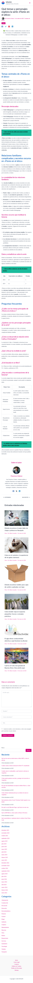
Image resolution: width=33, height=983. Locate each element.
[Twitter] (5, 26)
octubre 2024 (5, 868)
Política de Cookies (16, 966)
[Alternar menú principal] (29, 3)
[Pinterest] (9, 26)
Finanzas (4, 913)
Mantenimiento (5, 927)
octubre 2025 (5, 835)
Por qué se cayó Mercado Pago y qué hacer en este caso (15, 807)
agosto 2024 (4, 873)
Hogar (3, 919)
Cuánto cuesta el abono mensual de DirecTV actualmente (15, 765)
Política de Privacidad (16, 968)
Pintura (3, 935)
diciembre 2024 (5, 862)
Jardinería (4, 922)
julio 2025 (4, 843)
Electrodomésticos (6, 911)
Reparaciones (5, 938)
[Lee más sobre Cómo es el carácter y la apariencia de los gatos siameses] (16, 545)
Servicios (4, 941)
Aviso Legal (16, 962)
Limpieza (4, 924)
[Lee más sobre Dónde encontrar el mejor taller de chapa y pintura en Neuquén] (16, 518)
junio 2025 (4, 846)
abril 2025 (4, 852)
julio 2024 (4, 876)
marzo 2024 (4, 887)
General (3, 916)
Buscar (3, 747)
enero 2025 (4, 860)
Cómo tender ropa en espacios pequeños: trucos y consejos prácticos (15, 614)
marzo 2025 (4, 854)
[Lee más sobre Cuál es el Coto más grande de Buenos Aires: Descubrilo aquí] (16, 655)
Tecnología (4, 946)
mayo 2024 (4, 882)
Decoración (4, 905)
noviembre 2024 (5, 865)
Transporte (4, 951)
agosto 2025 (4, 841)
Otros (3, 23)
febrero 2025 (5, 857)
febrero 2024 (5, 890)
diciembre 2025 (5, 830)
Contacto (16, 964)
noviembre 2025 (5, 833)
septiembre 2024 (6, 871)
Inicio (16, 960)
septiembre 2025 (6, 838)
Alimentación (5, 900)
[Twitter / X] (16, 491)
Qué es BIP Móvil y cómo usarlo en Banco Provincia (14, 812)
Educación (4, 908)
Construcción (5, 903)
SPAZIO (9, 2)
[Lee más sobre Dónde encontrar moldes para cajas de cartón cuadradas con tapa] (16, 573)
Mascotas (4, 930)
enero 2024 (4, 892)
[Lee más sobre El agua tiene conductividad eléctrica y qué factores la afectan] (16, 629)
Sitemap (16, 970)
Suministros (4, 943)
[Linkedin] (12, 26)
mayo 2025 (4, 849)
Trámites (4, 949)
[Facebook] (2, 26)
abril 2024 (4, 884)
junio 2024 (4, 879)
